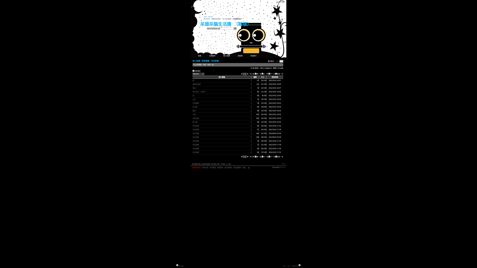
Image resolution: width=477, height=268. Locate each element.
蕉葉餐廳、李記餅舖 (210, 61)
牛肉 (194, 114)
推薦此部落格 (216, 19)
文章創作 (212, 56)
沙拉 (194, 99)
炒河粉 (195, 107)
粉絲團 (181, 266)
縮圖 (277, 61)
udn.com (282, 167)
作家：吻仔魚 (208, 17)
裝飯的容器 (197, 84)
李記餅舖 (196, 126)
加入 (289, 266)
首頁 (199, 56)
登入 (284, 266)
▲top (283, 164)
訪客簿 (240, 56)
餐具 (194, 88)
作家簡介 (253, 56)
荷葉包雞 (196, 118)
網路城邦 (282, 2)
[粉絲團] (177, 265)
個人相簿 (226, 56)
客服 (244, 168)
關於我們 (205, 168)
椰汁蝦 (195, 122)
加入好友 (207, 19)
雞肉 (194, 111)
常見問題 (213, 168)
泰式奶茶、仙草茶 (199, 92)
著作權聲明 (228, 168)
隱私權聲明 (237, 168)
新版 (242, 24)
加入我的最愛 (226, 19)
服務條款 (220, 168)
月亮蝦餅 (196, 103)
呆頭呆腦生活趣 (215, 24)
